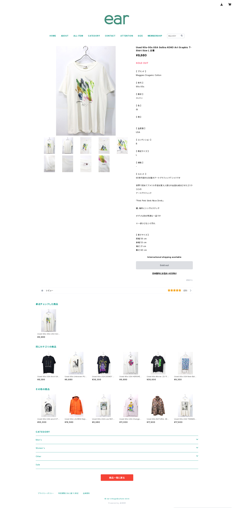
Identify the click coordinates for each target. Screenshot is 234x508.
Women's (40, 448)
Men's (39, 440)
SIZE (140, 36)
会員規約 (86, 493)
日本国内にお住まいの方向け (164, 273)
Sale (38, 464)
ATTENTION (126, 36)
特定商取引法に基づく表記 (68, 493)
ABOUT (65, 36)
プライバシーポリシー (46, 493)
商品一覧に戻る (117, 477)
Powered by (114, 503)
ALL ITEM (78, 36)
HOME (53, 36)
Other (38, 456)
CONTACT (110, 36)
